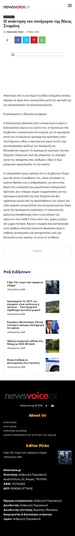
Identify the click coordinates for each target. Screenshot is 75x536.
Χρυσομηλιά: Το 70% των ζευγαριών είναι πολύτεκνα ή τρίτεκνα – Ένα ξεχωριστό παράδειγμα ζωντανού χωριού (23, 306)
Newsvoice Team (15, 31)
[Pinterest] (34, 39)
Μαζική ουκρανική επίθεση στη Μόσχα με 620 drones (25, 342)
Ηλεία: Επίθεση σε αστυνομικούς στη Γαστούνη (23, 361)
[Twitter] (25, 39)
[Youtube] (52, 406)
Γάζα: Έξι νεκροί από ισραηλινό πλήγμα (25, 284)
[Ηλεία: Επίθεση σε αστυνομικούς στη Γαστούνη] (52, 365)
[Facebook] (17, 39)
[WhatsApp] (42, 39)
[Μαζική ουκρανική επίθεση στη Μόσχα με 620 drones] (52, 346)
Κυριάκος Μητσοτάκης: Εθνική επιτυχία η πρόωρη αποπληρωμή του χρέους (25, 325)
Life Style (9, 17)
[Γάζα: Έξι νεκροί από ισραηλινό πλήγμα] (52, 287)
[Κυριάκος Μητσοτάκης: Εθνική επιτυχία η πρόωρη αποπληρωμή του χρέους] (52, 327)
